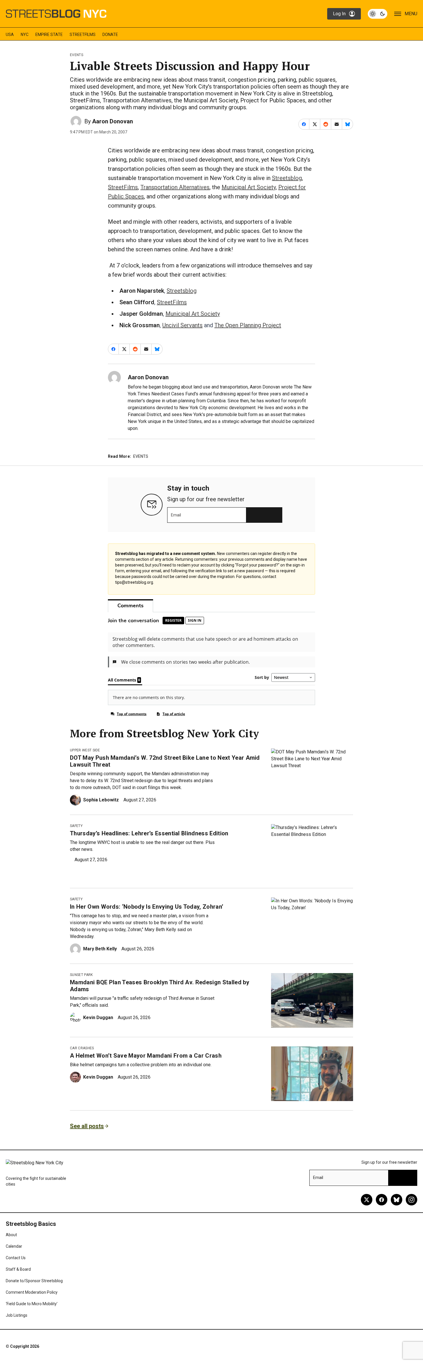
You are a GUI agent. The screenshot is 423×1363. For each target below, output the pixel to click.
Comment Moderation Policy (32, 1292)
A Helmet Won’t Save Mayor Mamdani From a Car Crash (146, 1055)
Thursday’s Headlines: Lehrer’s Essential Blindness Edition (149, 833)
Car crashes (82, 1048)
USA (10, 34)
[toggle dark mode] (377, 14)
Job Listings (16, 1315)
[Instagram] (411, 1199)
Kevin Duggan (98, 1017)
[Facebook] (381, 1199)
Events (76, 55)
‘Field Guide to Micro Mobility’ (32, 1303)
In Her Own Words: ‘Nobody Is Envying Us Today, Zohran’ (146, 906)
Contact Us (16, 1257)
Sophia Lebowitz (101, 800)
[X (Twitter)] (366, 1199)
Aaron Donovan (112, 121)
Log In (339, 13)
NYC (24, 34)
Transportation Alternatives (174, 187)
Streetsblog (287, 178)
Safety (76, 826)
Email (176, 515)
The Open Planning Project (247, 325)
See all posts (87, 1126)
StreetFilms (123, 187)
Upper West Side (85, 750)
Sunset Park (81, 975)
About (11, 1234)
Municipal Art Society (249, 187)
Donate (110, 34)
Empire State (49, 34)
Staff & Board (18, 1269)
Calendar (14, 1246)
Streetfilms (83, 34)
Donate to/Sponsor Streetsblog (34, 1280)
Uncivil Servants (182, 325)
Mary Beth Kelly (100, 949)
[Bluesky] (396, 1199)
